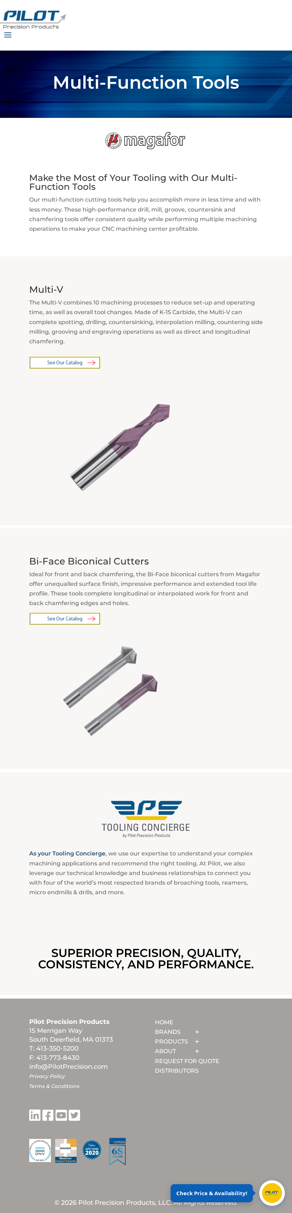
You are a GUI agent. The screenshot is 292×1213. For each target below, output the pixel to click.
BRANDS (168, 1032)
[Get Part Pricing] (272, 1193)
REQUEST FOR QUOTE (187, 1061)
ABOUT (165, 1051)
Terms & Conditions (54, 1086)
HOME (164, 1022)
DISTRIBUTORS (177, 1070)
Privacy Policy (47, 1076)
